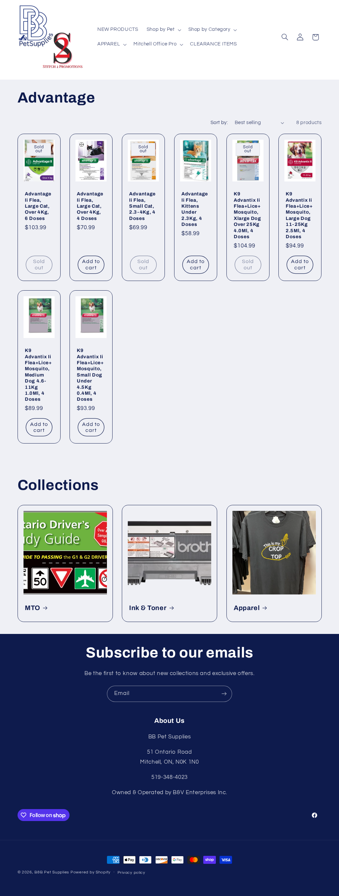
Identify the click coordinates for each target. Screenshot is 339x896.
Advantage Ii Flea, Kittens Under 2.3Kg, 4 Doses (194, 209)
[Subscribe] (224, 694)
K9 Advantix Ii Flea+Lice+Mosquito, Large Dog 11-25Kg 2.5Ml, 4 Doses (299, 215)
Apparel (247, 607)
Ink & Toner (148, 607)
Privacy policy (131, 872)
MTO (32, 607)
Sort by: (219, 122)
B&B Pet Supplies (51, 872)
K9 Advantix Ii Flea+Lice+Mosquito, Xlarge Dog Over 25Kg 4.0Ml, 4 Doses (247, 215)
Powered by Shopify (91, 872)
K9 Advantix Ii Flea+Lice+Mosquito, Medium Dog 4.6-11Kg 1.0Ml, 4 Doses (38, 375)
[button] (163, 30)
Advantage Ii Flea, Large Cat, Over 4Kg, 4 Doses (90, 206)
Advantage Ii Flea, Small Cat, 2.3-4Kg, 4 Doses (142, 206)
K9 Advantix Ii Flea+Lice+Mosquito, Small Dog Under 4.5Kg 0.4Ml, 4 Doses (90, 375)
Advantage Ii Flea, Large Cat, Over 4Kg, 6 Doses (38, 206)
